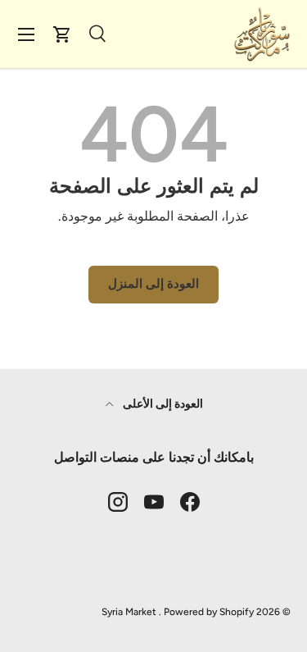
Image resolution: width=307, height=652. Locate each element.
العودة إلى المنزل (153, 283)
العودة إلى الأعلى (161, 404)
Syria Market (129, 612)
